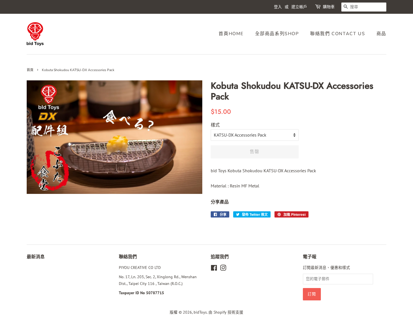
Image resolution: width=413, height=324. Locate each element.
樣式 (215, 125)
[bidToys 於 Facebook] (214, 268)
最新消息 (36, 256)
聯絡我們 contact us (337, 34)
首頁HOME (231, 34)
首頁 (30, 70)
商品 (381, 34)
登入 (278, 7)
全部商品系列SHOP (277, 34)
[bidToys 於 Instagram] (223, 268)
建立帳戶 (299, 7)
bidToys (200, 312)
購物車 (329, 7)
